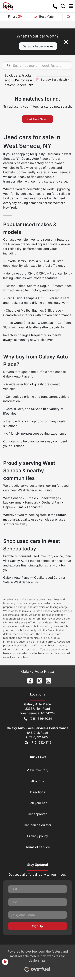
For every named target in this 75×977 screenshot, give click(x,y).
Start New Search (37, 119)
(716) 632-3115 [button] (40, 742)
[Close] (66, 42)
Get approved (37, 814)
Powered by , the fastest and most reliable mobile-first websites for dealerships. (37, 956)
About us (37, 781)
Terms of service (37, 847)
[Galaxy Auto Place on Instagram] (46, 680)
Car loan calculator (37, 825)
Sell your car (37, 803)
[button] (55, 6)
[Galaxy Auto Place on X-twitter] (37, 680)
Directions (37, 792)
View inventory (37, 770)
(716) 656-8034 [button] (41, 719)
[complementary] (63, 965)
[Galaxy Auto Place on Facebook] (28, 680)
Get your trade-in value (38, 46)
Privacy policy (37, 836)
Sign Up (37, 926)
